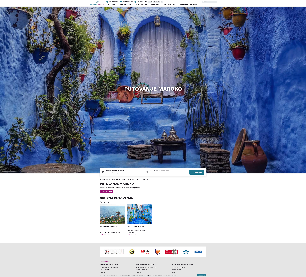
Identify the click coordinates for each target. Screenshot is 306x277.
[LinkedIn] (159, 2)
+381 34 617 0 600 (128, 1)
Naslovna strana (105, 179)
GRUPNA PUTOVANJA (118, 179)
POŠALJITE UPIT (106, 191)
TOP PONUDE (110, 5)
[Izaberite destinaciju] (125, 173)
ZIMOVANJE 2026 (141, 5)
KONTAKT (193, 5)
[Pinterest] (162, 2)
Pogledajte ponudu (105, 234)
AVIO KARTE (184, 5)
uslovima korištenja (171, 275)
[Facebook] (149, 2)
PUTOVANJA (155, 5)
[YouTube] (154, 2)
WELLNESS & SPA (170, 5)
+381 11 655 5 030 (113, 1)
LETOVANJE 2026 (125, 5)
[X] (151, 2)
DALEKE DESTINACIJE (134, 179)
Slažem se (201, 275)
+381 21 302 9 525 (142, 1)
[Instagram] (156, 2)
